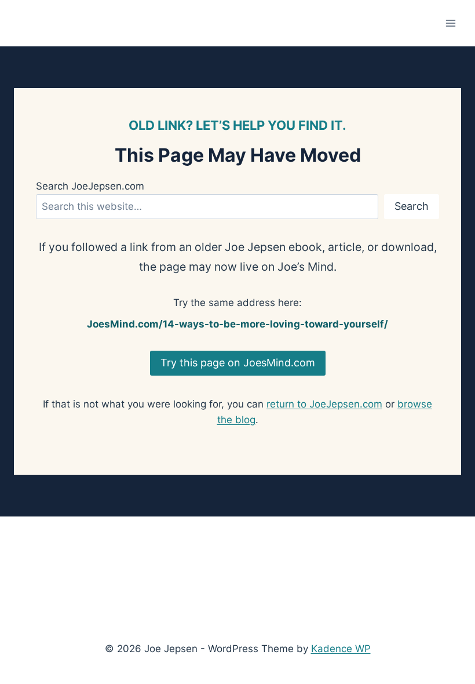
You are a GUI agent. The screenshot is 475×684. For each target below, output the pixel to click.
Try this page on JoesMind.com (237, 362)
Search (411, 206)
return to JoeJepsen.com (324, 404)
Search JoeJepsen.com (90, 186)
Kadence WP (341, 648)
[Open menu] (450, 23)
